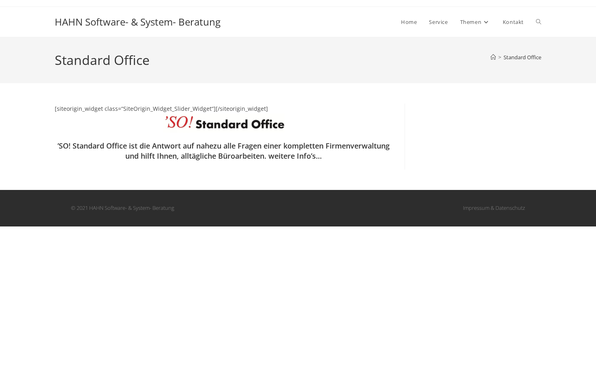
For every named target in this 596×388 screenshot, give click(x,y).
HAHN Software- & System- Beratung (138, 21)
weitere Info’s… (295, 156)
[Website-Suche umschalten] (538, 22)
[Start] (493, 57)
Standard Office (522, 57)
